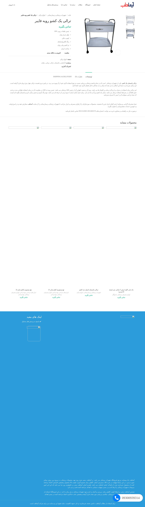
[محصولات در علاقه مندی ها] (20, 5)
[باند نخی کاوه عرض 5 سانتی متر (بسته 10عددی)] (121, 207)
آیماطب (30, 104)
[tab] (88, 75)
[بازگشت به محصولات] (12, 15)
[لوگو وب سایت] (128, 4)
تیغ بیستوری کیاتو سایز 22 (24, 290)
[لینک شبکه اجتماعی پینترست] (55, 66)
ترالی (52, 63)
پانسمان (57, 63)
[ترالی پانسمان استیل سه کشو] (89, 207)
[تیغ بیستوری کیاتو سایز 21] (56, 207)
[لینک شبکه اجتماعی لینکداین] (52, 66)
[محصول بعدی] (10, 15)
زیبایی (47, 63)
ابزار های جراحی (64, 292)
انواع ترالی (42, 15)
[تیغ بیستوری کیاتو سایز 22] (24, 207)
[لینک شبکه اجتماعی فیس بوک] (60, 66)
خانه (69, 15)
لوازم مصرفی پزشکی (124, 294)
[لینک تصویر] (127, 396)
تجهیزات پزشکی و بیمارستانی (56, 15)
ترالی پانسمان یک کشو (129, 83)
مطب (43, 63)
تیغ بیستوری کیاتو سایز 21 (56, 290)
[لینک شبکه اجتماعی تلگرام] (49, 66)
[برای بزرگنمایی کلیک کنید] (118, 52)
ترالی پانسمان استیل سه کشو (88, 290)
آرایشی (62, 63)
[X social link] (57, 66)
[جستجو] (28, 5)
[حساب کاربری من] (24, 5)
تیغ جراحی (55, 292)
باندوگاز (114, 294)
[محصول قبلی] (15, 15)
